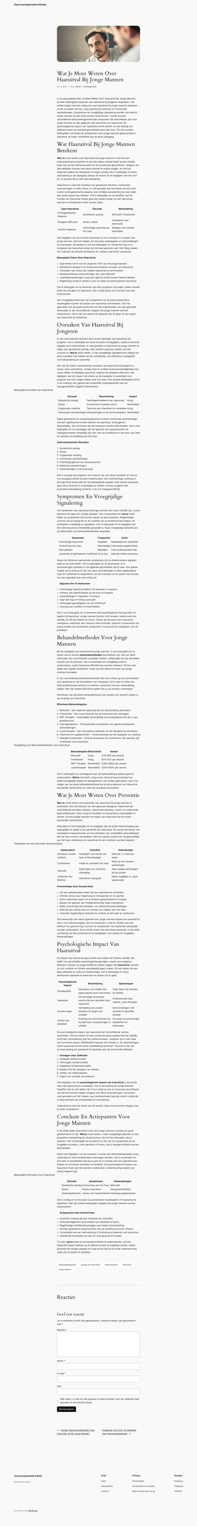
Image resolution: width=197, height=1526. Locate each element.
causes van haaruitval (90, 1265)
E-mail (61, 1373)
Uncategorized (89, 86)
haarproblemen (111, 1265)
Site (59, 1386)
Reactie (62, 1330)
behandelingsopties (67, 1265)
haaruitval (127, 1265)
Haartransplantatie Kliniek (30, 4)
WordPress (33, 1510)
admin (78, 86)
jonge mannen (65, 1269)
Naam (61, 1360)
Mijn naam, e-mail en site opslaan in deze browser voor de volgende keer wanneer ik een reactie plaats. (99, 1401)
